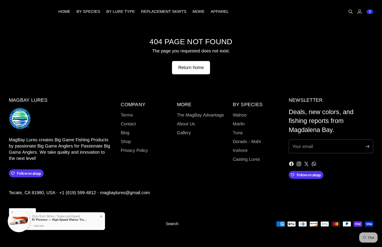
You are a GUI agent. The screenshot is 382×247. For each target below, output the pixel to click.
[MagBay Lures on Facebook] (291, 164)
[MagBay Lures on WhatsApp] (314, 164)
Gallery (184, 132)
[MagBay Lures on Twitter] (306, 164)
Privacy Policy (134, 150)
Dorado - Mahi (247, 141)
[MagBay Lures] (31, 12)
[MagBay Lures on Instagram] (299, 164)
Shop (126, 141)
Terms (127, 115)
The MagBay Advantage (200, 115)
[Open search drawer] (350, 11)
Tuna (238, 132)
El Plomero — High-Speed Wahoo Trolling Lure (59, 219)
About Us (186, 123)
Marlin (239, 123)
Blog (125, 132)
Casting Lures (246, 159)
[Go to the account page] (359, 11)
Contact (128, 123)
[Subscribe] (367, 146)
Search (172, 224)
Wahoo (239, 115)
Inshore (240, 150)
